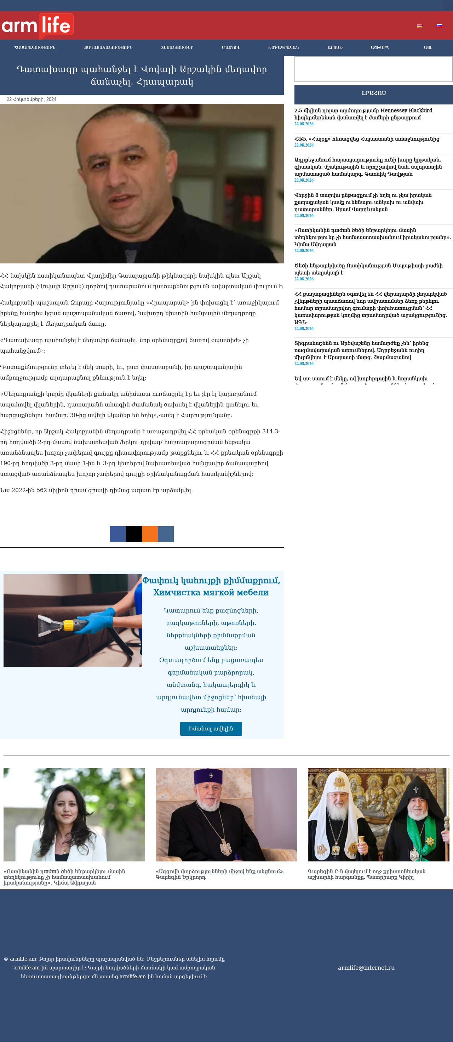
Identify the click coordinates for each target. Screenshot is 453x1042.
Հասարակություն (35, 47)
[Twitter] (390, 5)
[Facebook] (379, 5)
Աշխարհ (380, 47)
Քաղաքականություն (108, 47)
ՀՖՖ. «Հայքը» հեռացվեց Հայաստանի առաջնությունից (367, 139)
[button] (448, 6)
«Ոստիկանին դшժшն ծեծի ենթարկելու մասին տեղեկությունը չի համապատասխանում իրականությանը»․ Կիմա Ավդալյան (373, 237)
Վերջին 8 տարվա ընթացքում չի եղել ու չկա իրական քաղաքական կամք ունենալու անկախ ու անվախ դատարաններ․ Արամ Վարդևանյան (363, 202)
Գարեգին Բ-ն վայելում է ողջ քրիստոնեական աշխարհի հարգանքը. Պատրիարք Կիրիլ (367, 874)
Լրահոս (374, 93)
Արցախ (335, 47)
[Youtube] (402, 5)
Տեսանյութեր (177, 47)
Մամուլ (231, 47)
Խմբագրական (283, 47)
